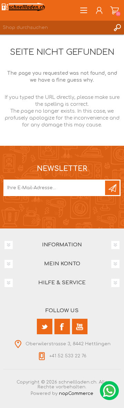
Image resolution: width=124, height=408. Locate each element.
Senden (112, 188)
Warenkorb (114, 10)
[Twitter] (44, 326)
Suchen (117, 27)
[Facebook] (62, 326)
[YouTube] (79, 326)
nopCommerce (76, 393)
